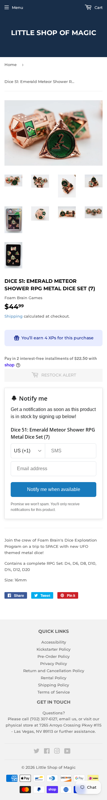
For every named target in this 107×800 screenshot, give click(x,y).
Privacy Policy (53, 663)
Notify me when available (53, 489)
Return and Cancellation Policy (53, 670)
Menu (17, 7)
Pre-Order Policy (53, 656)
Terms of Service (53, 692)
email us (67, 718)
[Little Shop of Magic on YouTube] (67, 751)
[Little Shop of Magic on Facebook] (47, 751)
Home (10, 64)
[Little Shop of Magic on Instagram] (57, 751)
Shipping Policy (53, 685)
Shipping (13, 316)
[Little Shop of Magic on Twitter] (37, 751)
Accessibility (53, 642)
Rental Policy (53, 677)
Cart (98, 7)
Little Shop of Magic (53, 33)
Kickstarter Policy (53, 649)
